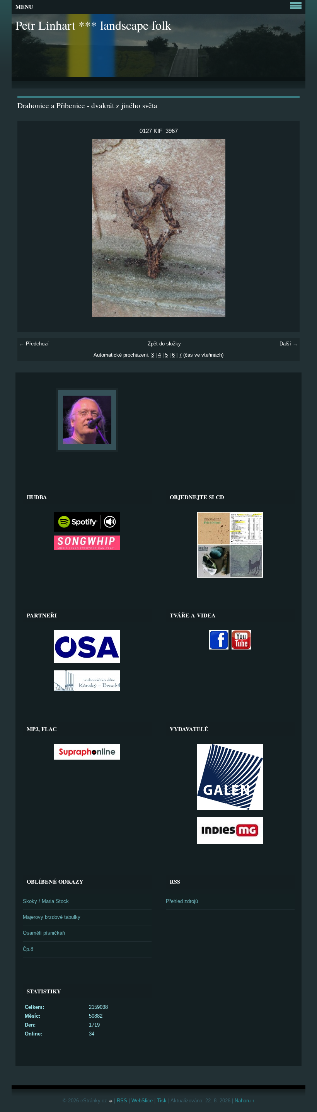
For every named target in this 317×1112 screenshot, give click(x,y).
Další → (289, 344)
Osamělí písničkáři (44, 933)
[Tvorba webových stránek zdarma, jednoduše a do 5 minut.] (111, 1101)
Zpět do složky (164, 344)
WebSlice (142, 1100)
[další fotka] (287, 228)
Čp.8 (28, 949)
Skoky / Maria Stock (46, 901)
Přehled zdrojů (182, 901)
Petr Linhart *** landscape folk (93, 25)
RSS (122, 1100)
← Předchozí (34, 344)
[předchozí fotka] (30, 228)
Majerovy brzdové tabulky (51, 917)
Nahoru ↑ (245, 1100)
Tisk (162, 1100)
